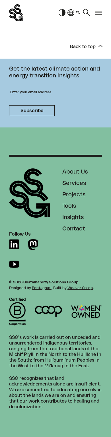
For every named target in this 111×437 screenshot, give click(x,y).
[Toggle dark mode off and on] (62, 13)
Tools (69, 206)
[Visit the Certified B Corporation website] (17, 311)
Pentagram (42, 288)
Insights (73, 217)
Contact (73, 229)
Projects (73, 194)
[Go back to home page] (16, 13)
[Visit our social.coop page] (33, 244)
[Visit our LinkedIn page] (14, 244)
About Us (75, 172)
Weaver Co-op (80, 288)
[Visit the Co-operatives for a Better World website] (48, 311)
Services (74, 183)
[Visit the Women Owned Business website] (86, 311)
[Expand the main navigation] (98, 13)
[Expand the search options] (87, 12)
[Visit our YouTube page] (14, 264)
